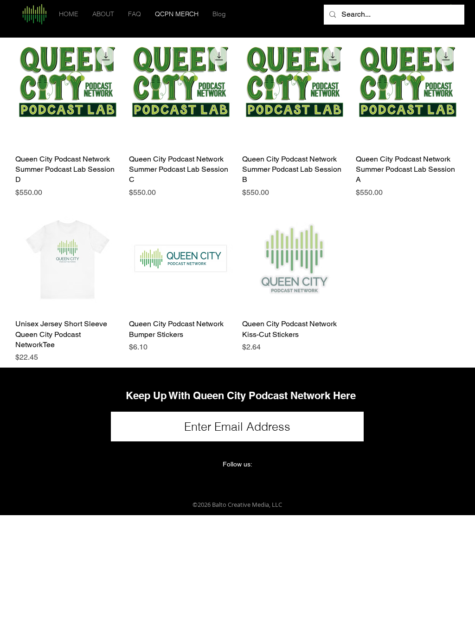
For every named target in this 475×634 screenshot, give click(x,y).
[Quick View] (67, 94)
